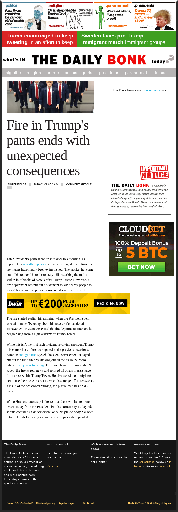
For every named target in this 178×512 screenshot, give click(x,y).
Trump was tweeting (30, 365)
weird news (152, 90)
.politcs (70, 73)
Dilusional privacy (45, 503)
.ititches (158, 73)
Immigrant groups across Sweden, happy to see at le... (123, 42)
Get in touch (54, 466)
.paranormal (135, 73)
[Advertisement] (50, 226)
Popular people (66, 503)
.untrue (52, 73)
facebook (165, 466)
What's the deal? (24, 503)
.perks (88, 73)
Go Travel (88, 503)
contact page (147, 461)
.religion (33, 73)
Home (10, 503)
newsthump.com (34, 264)
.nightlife (12, 73)
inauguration (27, 354)
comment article (79, 184)
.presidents (108, 73)
